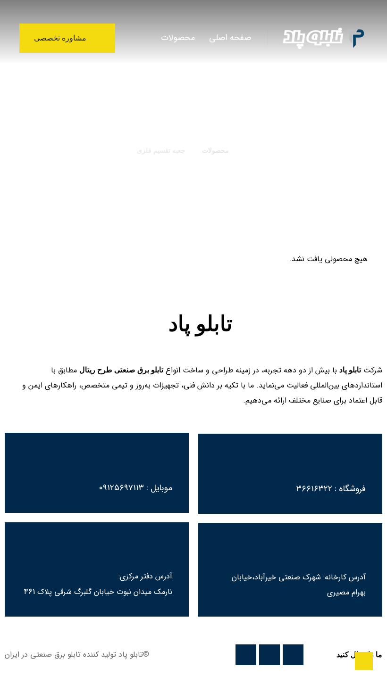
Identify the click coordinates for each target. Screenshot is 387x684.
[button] (136, 37)
